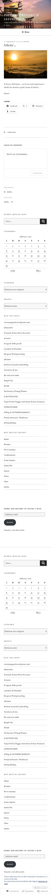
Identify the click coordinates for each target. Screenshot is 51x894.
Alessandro (8, 327)
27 (38, 260)
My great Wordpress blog (14, 354)
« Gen (12, 270)
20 (38, 255)
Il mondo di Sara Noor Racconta (17, 333)
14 (45, 251)
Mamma (7, 444)
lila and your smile (11, 375)
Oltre (6, 481)
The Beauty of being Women (15, 391)
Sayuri (26, 42)
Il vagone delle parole (13, 343)
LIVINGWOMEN (11, 407)
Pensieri (12, 132)
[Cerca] (43, 221)
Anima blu (8, 465)
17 (19, 255)
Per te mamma (10, 449)
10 (19, 251)
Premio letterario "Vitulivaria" (16, 417)
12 (31, 251)
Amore (6, 471)
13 (38, 251)
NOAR (6, 386)
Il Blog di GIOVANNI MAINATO (17, 412)
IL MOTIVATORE (11, 396)
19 (31, 255)
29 (7, 265)
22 (7, 260)
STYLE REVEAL (10, 423)
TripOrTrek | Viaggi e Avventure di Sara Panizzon (24, 401)
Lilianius (7, 359)
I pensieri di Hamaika (12, 349)
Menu (27, 32)
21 (45, 255)
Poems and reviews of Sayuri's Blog (22, 509)
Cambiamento (9, 455)
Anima (6, 487)
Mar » (38, 270)
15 (6, 255)
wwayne (7, 338)
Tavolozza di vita (11, 370)
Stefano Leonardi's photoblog (16, 364)
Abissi (6, 439)
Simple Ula (8, 380)
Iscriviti (10, 522)
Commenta (37, 173)
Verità (6, 476)
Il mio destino (9, 460)
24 (19, 260)
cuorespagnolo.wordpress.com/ (17, 322)
